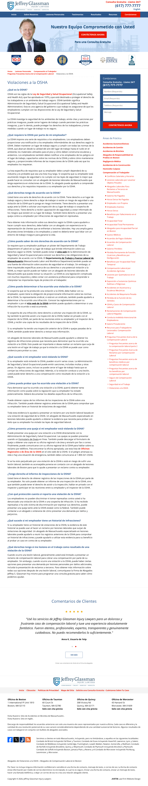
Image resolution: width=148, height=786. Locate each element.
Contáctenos (130, 14)
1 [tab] (72, 646)
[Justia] (22, 739)
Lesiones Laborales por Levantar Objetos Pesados (121, 181)
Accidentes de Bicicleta (113, 151)
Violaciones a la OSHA (118, 388)
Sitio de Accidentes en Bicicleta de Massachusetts (42, 716)
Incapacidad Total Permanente (120, 224)
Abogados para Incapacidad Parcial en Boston (122, 229)
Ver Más (74, 655)
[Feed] (28, 739)
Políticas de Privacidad (48, 690)
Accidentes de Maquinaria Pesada (121, 294)
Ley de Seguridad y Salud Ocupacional (52, 94)
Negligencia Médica (112, 161)
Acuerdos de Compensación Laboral (119, 243)
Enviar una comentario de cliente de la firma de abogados (74, 663)
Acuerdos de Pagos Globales (119, 238)
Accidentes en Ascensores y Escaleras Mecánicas (119, 289)
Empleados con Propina (117, 203)
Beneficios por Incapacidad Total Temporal (121, 263)
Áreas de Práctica (112, 138)
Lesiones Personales (55, 14)
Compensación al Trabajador (116, 172)
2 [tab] (75, 646)
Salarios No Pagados (116, 195)
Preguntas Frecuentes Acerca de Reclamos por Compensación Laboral (123, 353)
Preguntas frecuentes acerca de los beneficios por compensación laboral (123, 371)
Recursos (113, 14)
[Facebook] (10, 739)
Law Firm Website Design (126, 779)
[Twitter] (16, 739)
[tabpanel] (16, 60)
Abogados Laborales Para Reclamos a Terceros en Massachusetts (118, 189)
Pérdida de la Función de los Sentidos (119, 299)
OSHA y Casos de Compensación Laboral (121, 305)
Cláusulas (30, 690)
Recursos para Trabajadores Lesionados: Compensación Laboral (119, 330)
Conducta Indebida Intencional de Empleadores (121, 318)
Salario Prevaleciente (116, 324)
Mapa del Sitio (67, 690)
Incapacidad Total (114, 221)
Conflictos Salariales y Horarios (120, 176)
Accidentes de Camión (113, 147)
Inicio (13, 14)
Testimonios (77, 14)
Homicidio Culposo (111, 169)
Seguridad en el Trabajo (119, 384)
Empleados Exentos (115, 207)
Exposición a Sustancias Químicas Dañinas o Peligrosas (121, 282)
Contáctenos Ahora (92, 34)
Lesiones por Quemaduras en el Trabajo (121, 276)
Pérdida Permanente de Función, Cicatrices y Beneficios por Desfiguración (121, 255)
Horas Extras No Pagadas (118, 199)
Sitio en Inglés (27, 718)
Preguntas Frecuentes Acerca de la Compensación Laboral (122, 338)
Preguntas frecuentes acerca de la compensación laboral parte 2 (123, 344)
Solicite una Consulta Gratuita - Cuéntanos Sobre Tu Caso (102, 690)
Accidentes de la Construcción (116, 165)
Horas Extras (112, 210)
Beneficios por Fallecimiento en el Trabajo (121, 215)
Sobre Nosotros (31, 14)
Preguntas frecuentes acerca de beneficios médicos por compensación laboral (123, 362)
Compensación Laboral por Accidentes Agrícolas (119, 269)
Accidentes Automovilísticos (116, 143)
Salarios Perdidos (114, 248)
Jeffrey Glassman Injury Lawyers (37, 779)
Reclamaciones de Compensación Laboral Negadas (121, 312)
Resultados (96, 14)
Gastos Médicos (114, 234)
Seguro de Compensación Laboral (120, 379)
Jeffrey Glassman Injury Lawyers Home (28, 5)
